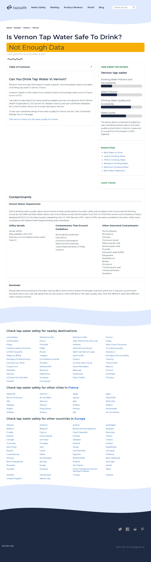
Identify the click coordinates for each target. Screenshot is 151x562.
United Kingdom (14, 478)
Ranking (54, 7)
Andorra (43, 425)
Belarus (10, 429)
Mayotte (77, 454)
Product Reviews (73, 7)
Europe (80, 418)
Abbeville (10, 394)
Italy (42, 447)
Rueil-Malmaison (80, 366)
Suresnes (44, 377)
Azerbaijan (111, 425)
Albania (9, 425)
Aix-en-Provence (14, 397)
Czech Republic (80, 432)
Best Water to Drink (113, 152)
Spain (108, 469)
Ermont (109, 370)
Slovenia (44, 469)
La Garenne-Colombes (17, 377)
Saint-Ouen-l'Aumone (116, 344)
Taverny (110, 359)
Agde (75, 394)
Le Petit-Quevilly (14, 352)
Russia (43, 465)
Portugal (110, 462)
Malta (42, 454)
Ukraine (109, 475)
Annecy (76, 408)
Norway (43, 462)
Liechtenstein (79, 451)
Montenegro (46, 458)
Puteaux (110, 377)
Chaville (10, 381)
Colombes (110, 374)
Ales (75, 401)
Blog (101, 7)
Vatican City (45, 478)
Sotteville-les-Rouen (82, 348)
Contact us (13, 529)
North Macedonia (14, 462)
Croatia (9, 432)
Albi (8, 401)
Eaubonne (78, 374)
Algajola (10, 405)
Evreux (109, 337)
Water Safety (38, 7)
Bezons (109, 366)
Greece (109, 440)
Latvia (42, 451)
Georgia (10, 440)
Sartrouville (78, 355)
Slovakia (10, 469)
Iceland (76, 443)
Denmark (110, 432)
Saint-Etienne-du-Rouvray (85, 341)
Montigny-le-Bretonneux (18, 359)
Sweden (10, 475)
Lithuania (110, 451)
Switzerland (45, 475)
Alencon (44, 401)
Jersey (76, 447)
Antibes (10, 412)
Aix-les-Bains (45, 397)
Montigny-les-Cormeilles (117, 355)
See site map (8, 546)
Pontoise (44, 344)
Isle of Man (11, 447)
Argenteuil (45, 374)
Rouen (43, 352)
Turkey (76, 475)
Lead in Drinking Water (115, 156)
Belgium (44, 429)
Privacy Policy (33, 529)
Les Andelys (12, 337)
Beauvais (77, 370)
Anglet (9, 408)
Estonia (9, 436)
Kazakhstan (111, 447)
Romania (10, 465)
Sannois (10, 374)
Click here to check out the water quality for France (33, 119)
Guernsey (11, 443)
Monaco (10, 458)
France (73, 387)
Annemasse (111, 408)
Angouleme (45, 408)
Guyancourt (12, 366)
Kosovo (9, 451)
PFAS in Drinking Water (115, 160)
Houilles (43, 363)
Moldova (110, 454)
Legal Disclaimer (56, 529)
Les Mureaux (12, 341)
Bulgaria (110, 429)
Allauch (43, 405)
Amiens (76, 405)
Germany (44, 440)
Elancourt (110, 352)
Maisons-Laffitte (13, 355)
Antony (43, 412)
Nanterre (44, 370)
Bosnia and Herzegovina (84, 429)
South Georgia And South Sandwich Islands (85, 470)
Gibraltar (77, 440)
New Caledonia (113, 458)
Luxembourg (12, 454)
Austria (76, 425)
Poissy (9, 344)
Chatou (76, 359)
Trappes (43, 355)
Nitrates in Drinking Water (116, 163)
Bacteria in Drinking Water (116, 167)
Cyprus (43, 432)
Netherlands (79, 458)
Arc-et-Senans (112, 412)
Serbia (109, 465)
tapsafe (19, 7)
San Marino (78, 465)
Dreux (43, 341)
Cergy (108, 341)
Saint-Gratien (79, 377)
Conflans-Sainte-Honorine (18, 348)
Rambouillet (45, 366)
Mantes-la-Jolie (47, 337)
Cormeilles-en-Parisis (49, 359)
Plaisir (42, 348)
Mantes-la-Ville (80, 337)
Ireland (109, 443)
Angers (109, 405)
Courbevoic (45, 381)
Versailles (10, 370)
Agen (108, 394)
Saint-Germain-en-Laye (84, 352)
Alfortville (110, 401)
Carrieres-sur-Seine (15, 363)
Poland (76, 462)
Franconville (111, 363)
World (90, 7)
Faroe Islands (46, 436)
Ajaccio (76, 397)
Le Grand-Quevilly (114, 348)
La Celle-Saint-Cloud (82, 363)
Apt (74, 412)
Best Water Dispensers (114, 171)
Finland (76, 436)
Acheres (76, 344)
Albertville (111, 397)
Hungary (44, 443)
